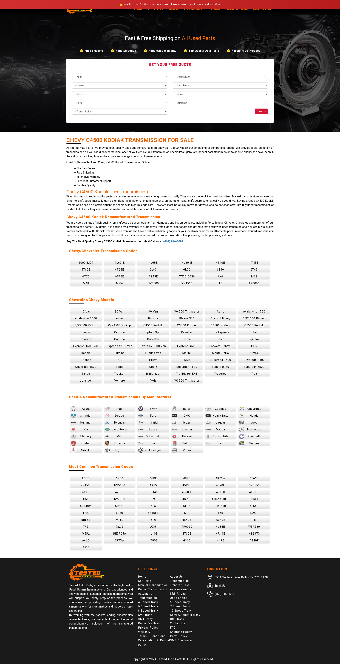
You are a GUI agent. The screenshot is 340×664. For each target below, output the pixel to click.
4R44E (220, 533)
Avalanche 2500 (86, 318)
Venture (119, 380)
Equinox (254, 339)
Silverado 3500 (86, 366)
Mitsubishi (153, 436)
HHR (254, 346)
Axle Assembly (180, 589)
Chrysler (86, 415)
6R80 (119, 478)
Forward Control (220, 346)
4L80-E (187, 262)
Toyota (119, 450)
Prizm (153, 360)
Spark (153, 366)
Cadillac (220, 408)
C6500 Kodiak (220, 325)
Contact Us (177, 623)
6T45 (254, 269)
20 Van (119, 311)
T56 (220, 513)
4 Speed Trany (148, 602)
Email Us (220, 585)
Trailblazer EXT (186, 373)
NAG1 (254, 513)
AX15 (153, 485)
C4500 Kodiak (153, 325)
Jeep (254, 422)
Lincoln (187, 429)
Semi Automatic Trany (185, 615)
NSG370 (254, 533)
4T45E (254, 262)
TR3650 (220, 506)
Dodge (119, 415)
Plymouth (254, 436)
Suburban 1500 (186, 366)
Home (142, 576)
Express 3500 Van (153, 346)
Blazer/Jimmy (220, 318)
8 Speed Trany (148, 610)
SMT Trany (145, 619)
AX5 (153, 526)
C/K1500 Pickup (254, 318)
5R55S (85, 519)
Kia (86, 429)
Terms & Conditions (152, 636)
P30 (119, 360)
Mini (120, 436)
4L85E (220, 526)
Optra (254, 353)
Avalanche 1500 (254, 311)
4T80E (153, 540)
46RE (153, 478)
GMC (187, 415)
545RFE (153, 513)
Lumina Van (153, 353)
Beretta (153, 318)
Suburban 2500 (254, 366)
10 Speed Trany (181, 610)
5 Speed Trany (180, 602)
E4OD (86, 478)
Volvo (187, 450)
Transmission (179, 581)
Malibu (187, 353)
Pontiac (86, 443)
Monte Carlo (220, 353)
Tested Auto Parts (170, 659)
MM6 (119, 283)
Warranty (144, 632)
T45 (86, 526)
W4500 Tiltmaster (186, 311)
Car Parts (144, 581)
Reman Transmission (152, 589)
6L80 (153, 269)
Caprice (119, 332)
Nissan (187, 436)
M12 (254, 276)
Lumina (119, 353)
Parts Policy (178, 636)
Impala (86, 353)
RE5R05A (119, 533)
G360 (187, 540)
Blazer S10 (187, 318)
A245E (153, 276)
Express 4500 (187, 346)
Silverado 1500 (220, 360)
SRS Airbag (178, 593)
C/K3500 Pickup (119, 325)
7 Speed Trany (180, 606)
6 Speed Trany (148, 606)
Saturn (186, 443)
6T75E (119, 276)
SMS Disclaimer (181, 640)
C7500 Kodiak (254, 325)
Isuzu (187, 422)
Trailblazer (153, 373)
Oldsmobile (220, 436)
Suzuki (86, 450)
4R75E (186, 499)
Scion (220, 443)
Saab (153, 443)
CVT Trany (145, 615)
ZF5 (153, 506)
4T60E (85, 269)
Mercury (86, 436)
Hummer (86, 422)
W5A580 (254, 526)
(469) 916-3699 (173, 241)
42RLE (119, 492)
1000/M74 (86, 262)
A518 (86, 547)
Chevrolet (254, 408)
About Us (176, 576)
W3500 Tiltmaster (186, 380)
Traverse (220, 373)
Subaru (254, 443)
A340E (220, 519)
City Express (221, 332)
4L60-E (120, 262)
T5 (220, 283)
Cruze (187, 339)
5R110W (86, 506)
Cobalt (254, 332)
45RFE (186, 485)
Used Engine (179, 598)
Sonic (119, 366)
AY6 (220, 276)
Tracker (119, 373)
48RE (187, 478)
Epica (220, 339)
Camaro (86, 332)
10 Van (86, 311)
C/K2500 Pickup (86, 325)
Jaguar (220, 422)
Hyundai (119, 422)
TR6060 (254, 283)
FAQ (173, 627)
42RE (187, 513)
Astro (220, 311)
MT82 (120, 519)
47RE (86, 513)
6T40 (220, 269)
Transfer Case (180, 585)
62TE (85, 492)
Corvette (153, 339)
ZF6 (153, 519)
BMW (153, 408)
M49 (86, 283)
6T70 (85, 276)
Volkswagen (153, 450)
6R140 (153, 492)
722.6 (119, 526)
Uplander (86, 380)
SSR (187, 360)
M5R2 (86, 533)
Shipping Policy (181, 632)
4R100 (220, 492)
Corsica (119, 339)
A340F (254, 540)
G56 (86, 499)
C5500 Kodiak (187, 325)
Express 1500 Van (86, 346)
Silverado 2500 (254, 360)
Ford (153, 415)
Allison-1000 (220, 499)
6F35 (186, 506)
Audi (120, 408)
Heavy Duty (220, 415)
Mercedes (254, 429)
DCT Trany (177, 619)
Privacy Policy (148, 627)
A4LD (86, 540)
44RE (220, 540)
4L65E (153, 262)
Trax (254, 373)
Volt (153, 380)
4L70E (220, 485)
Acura (86, 408)
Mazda (220, 429)
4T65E (119, 269)
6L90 (186, 269)
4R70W (220, 478)
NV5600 (119, 485)
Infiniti (153, 422)
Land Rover (120, 429)
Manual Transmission (153, 585)
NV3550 (254, 485)
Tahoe (86, 373)
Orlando (86, 360)
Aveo (119, 318)
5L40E (186, 519)
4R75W (119, 540)
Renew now (178, 4)
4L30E (153, 533)
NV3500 (153, 283)
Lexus (153, 429)
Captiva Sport (153, 332)
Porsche (119, 443)
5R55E (119, 506)
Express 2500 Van (119, 346)
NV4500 (186, 283)
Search (261, 111)
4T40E (220, 262)
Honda (254, 415)
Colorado (86, 339)
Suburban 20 (220, 366)
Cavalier (186, 332)
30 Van (153, 311)
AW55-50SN (186, 276)
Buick (187, 408)
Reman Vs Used (149, 623)
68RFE (254, 499)
